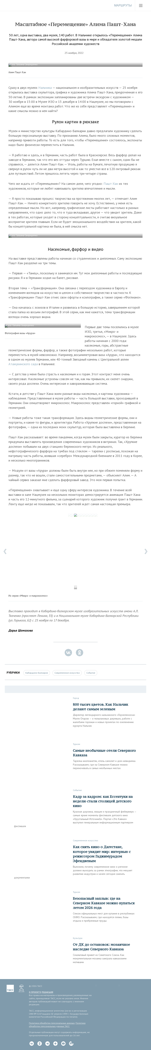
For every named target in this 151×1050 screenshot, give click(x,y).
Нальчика (45, 87)
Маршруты (123, 5)
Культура (77, 938)
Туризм (76, 744)
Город (76, 698)
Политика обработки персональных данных (52, 1023)
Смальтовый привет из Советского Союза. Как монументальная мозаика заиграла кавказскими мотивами (100, 958)
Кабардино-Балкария (36, 672)
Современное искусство (67, 672)
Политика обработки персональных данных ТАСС (57, 1025)
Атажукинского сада (23, 364)
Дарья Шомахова (20, 630)
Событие (90, 672)
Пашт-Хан (110, 183)
